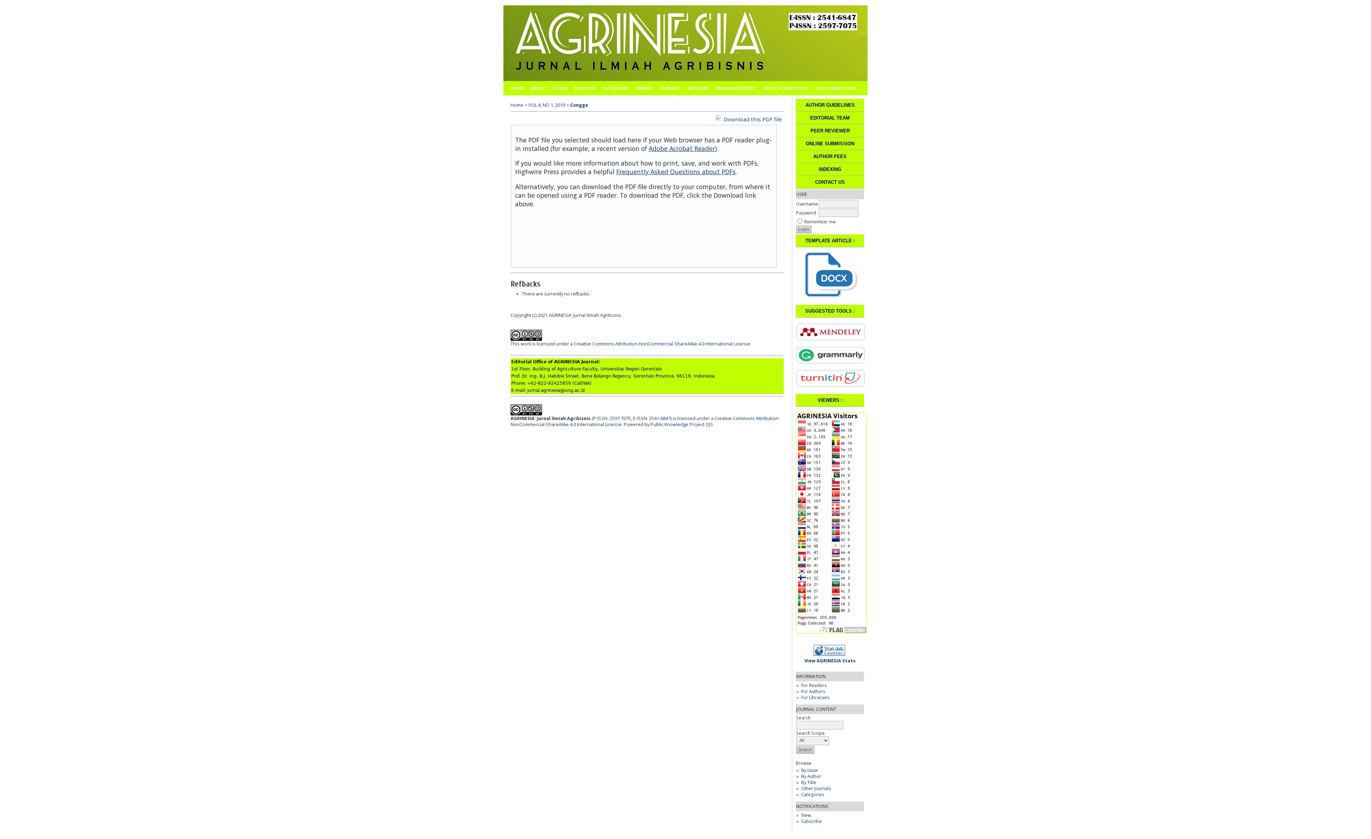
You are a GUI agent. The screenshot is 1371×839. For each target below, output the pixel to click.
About (538, 88)
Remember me (820, 222)
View (806, 815)
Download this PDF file (753, 119)
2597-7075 (620, 418)
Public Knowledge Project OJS (682, 424)
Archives (697, 88)
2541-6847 (660, 418)
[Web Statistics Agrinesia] (831, 654)
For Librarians (815, 697)
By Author (811, 776)
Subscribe (811, 821)
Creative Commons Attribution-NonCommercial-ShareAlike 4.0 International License (662, 344)
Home (517, 88)
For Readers (814, 685)
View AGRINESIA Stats (829, 660)
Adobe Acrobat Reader (682, 148)
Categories (812, 795)
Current (670, 88)
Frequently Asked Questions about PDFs (675, 171)
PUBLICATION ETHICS (786, 88)
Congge (579, 105)
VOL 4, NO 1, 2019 (546, 105)
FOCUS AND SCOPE (836, 88)
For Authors (813, 691)
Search (644, 88)
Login (560, 88)
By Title (808, 782)
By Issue (809, 770)
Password (806, 213)
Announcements (735, 88)
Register (584, 88)
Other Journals (816, 788)
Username (807, 204)
